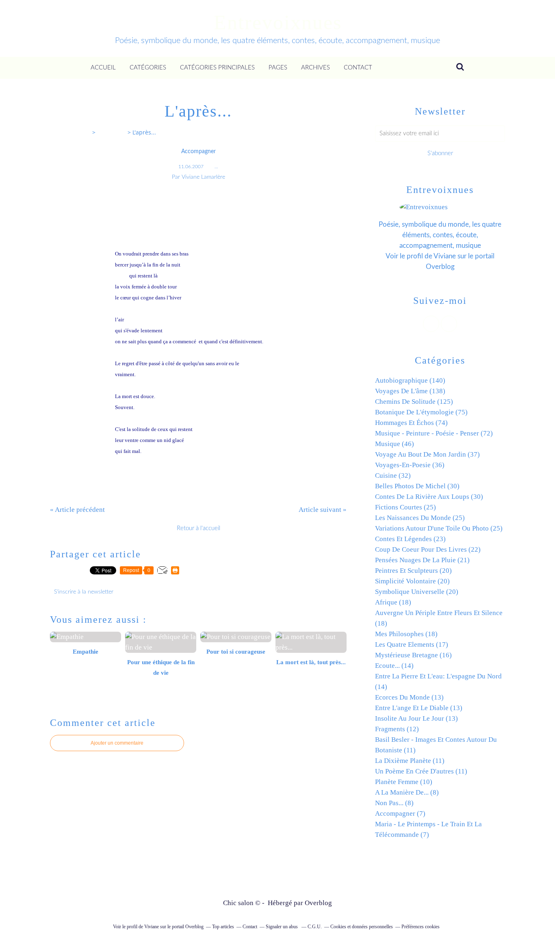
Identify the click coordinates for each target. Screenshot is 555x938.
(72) (434, 433)
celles (121, 276)
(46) (394, 444)
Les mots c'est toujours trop (145, 221)
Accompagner (198, 151)
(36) (409, 465)
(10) (403, 782)
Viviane (445, 256)
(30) (417, 486)
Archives (315, 68)
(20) (413, 570)
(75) (421, 412)
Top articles (223, 926)
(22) (428, 549)
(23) (410, 539)
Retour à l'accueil (198, 528)
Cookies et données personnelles (361, 926)
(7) (400, 813)
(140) (410, 380)
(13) (409, 697)
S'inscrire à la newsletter (83, 592)
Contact (358, 68)
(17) (411, 644)
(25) (405, 507)
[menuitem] (103, 68)
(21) (422, 560)
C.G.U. (315, 926)
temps (247, 363)
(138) (410, 391)
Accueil (103, 68)
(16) (413, 655)
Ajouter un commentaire (117, 743)
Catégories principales (217, 68)
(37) (427, 454)
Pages (278, 68)
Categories (111, 132)
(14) (394, 665)
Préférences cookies (420, 926)
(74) (411, 423)
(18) (393, 602)
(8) (407, 792)
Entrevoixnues (278, 22)
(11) (409, 761)
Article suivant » (323, 509)
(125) (414, 401)
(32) (393, 475)
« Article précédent (77, 509)
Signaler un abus (282, 926)
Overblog (318, 903)
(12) (397, 729)
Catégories (148, 68)
